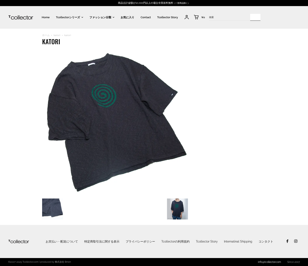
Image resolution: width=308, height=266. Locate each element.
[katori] (115, 194)
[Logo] (20, 17)
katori (57, 35)
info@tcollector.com (269, 262)
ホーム (46, 35)
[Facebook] (287, 241)
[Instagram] (295, 241)
